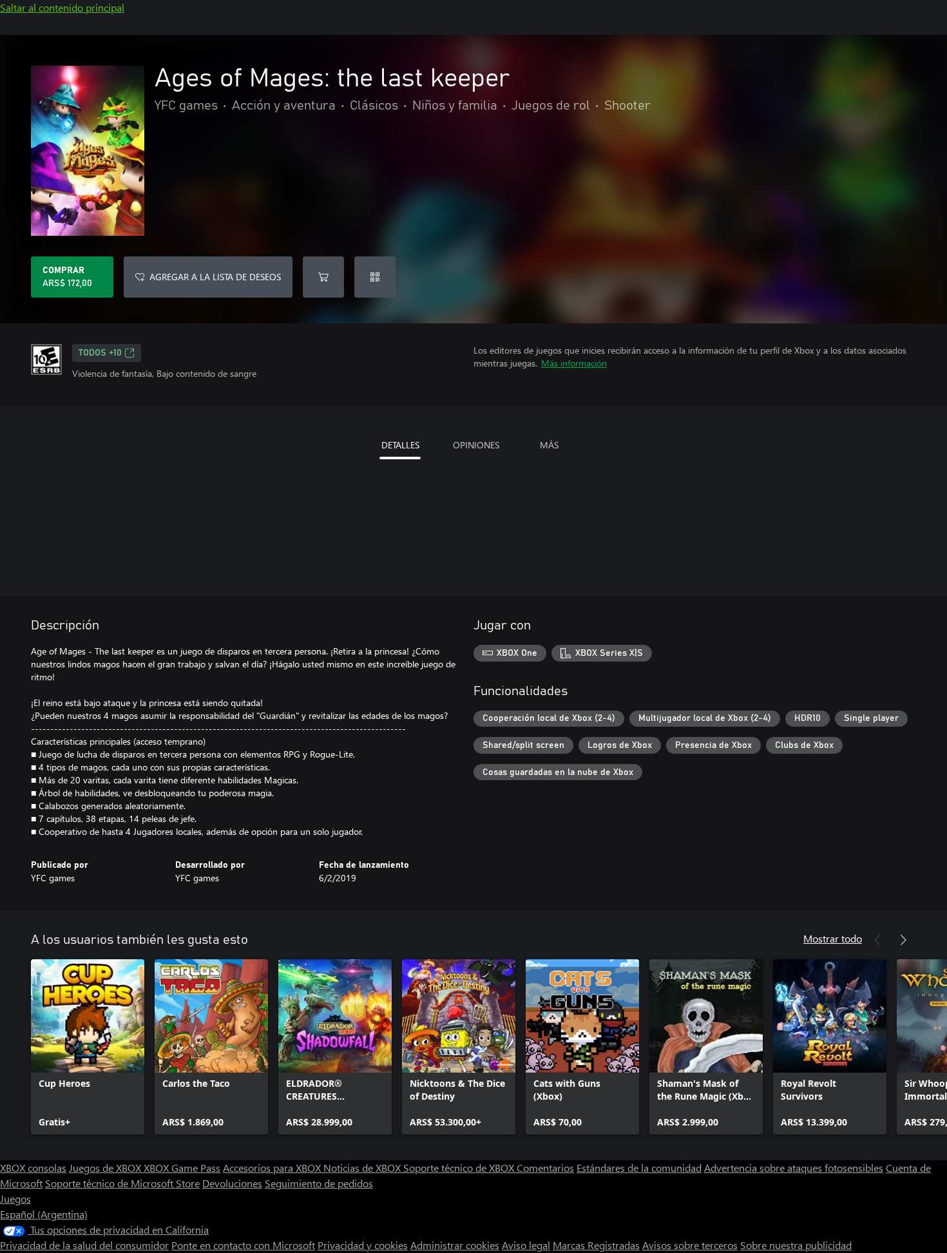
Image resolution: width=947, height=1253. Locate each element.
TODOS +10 (100, 353)
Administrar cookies (454, 1245)
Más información (574, 363)
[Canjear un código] (375, 277)
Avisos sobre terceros (690, 1245)
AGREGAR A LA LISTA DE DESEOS (215, 277)
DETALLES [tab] (400, 445)
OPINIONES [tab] (476, 445)
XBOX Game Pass (182, 1167)
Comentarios (545, 1167)
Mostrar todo (832, 938)
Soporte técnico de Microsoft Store (122, 1183)
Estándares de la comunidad (639, 1167)
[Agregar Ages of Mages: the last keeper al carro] (323, 277)
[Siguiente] (903, 940)
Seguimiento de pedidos (319, 1183)
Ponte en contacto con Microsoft (243, 1245)
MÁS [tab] (549, 445)
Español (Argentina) (44, 1214)
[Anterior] (877, 940)
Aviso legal (526, 1245)
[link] (87, 1046)
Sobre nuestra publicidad (796, 1245)
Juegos (15, 1198)
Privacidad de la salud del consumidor (84, 1245)
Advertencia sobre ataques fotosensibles (793, 1167)
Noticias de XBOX (363, 1167)
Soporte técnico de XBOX (460, 1167)
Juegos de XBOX (106, 1167)
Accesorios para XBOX (273, 1167)
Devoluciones (232, 1183)
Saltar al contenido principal (62, 7)
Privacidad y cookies (363, 1245)
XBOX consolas (33, 1167)
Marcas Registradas (596, 1245)
